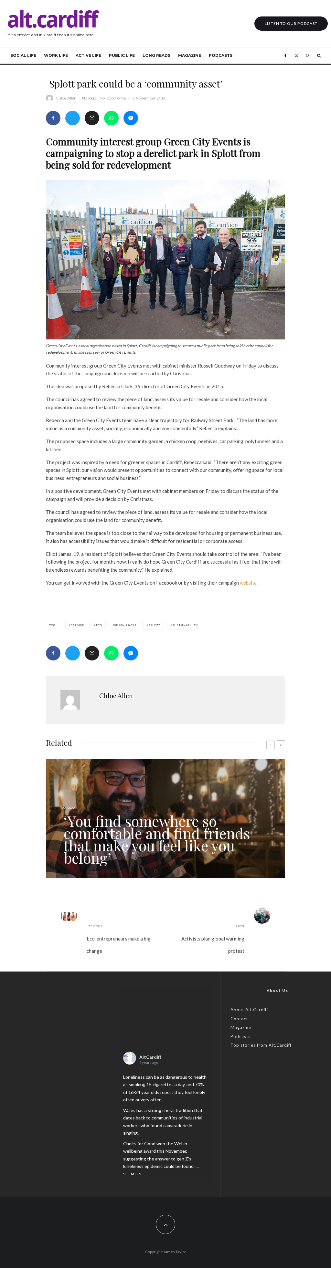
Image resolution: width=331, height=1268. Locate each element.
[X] (296, 55)
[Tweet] (72, 118)
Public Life (122, 55)
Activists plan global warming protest (212, 938)
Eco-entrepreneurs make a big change (119, 938)
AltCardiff (150, 1057)
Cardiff (77, 625)
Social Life (23, 55)
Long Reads (156, 55)
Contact (239, 1018)
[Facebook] (286, 55)
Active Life (88, 55)
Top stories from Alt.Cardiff (261, 1045)
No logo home (113, 98)
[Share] (53, 118)
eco (99, 625)
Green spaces (125, 625)
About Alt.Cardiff (249, 1009)
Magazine (189, 55)
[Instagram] (307, 55)
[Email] (92, 118)
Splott (154, 625)
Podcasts (220, 55)
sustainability (185, 625)
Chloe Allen (66, 98)
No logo (89, 98)
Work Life (56, 55)
